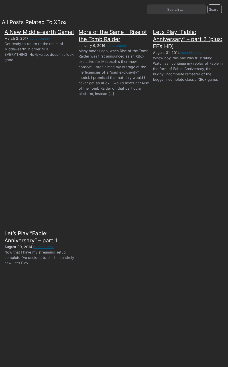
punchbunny (39, 38)
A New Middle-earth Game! (39, 32)
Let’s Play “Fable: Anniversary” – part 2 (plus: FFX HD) (187, 39)
